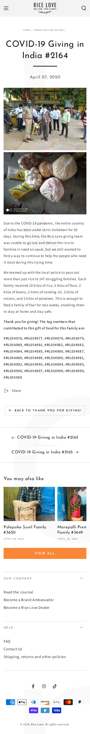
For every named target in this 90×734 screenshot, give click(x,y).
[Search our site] (84, 8)
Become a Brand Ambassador (29, 599)
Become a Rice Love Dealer (27, 607)
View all (45, 553)
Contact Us (13, 649)
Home (26, 30)
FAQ (7, 641)
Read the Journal (18, 592)
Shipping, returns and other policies (35, 656)
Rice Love (37, 724)
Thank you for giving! (49, 30)
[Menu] (6, 8)
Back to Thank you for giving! (48, 410)
